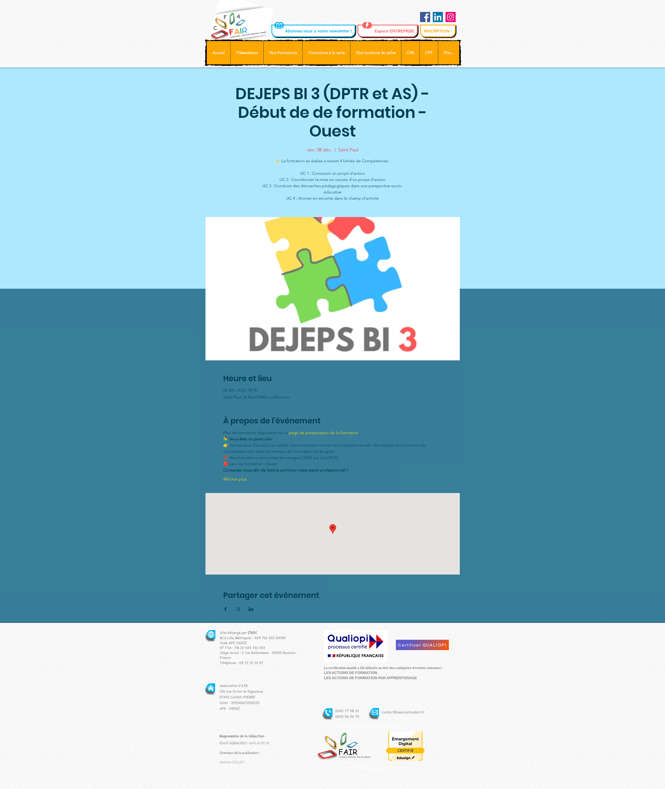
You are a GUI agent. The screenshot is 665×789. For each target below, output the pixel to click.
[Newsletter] (279, 25)
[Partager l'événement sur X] (238, 609)
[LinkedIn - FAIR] (438, 17)
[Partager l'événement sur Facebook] (225, 609)
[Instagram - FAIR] (450, 17)
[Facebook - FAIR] (425, 17)
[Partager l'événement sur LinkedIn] (251, 609)
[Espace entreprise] (367, 25)
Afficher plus (235, 479)
